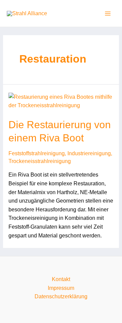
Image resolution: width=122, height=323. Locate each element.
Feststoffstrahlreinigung (36, 153)
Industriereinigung (89, 153)
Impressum (61, 288)
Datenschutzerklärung (61, 296)
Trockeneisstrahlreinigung (39, 161)
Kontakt (61, 279)
